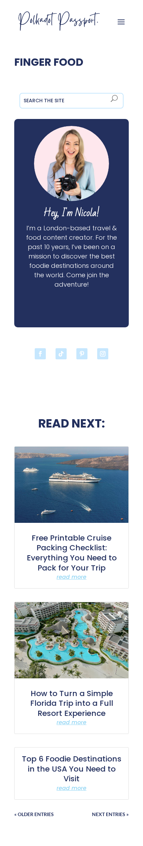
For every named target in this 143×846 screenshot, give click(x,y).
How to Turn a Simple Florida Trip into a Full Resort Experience (71, 703)
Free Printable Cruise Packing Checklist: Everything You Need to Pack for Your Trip (72, 553)
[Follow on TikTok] (61, 353)
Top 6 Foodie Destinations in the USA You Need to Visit (71, 768)
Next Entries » (110, 814)
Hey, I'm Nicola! (71, 213)
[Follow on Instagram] (102, 353)
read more (71, 577)
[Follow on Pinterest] (81, 353)
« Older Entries (34, 814)
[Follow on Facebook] (40, 353)
